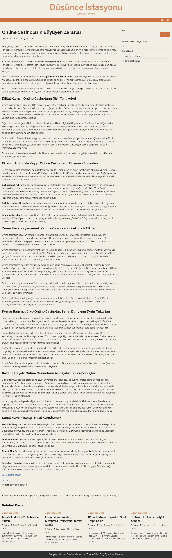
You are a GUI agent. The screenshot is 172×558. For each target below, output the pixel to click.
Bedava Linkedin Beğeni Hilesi (135, 41)
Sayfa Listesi (127, 51)
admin (32, 38)
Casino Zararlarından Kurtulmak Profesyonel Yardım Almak (63, 521)
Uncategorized (19, 485)
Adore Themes (115, 554)
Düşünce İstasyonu (86, 7)
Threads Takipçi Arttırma (132, 56)
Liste (124, 46)
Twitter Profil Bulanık (131, 61)
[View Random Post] (162, 20)
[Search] (168, 20)
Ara (123, 30)
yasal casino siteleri (11, 475)
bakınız (5, 480)
